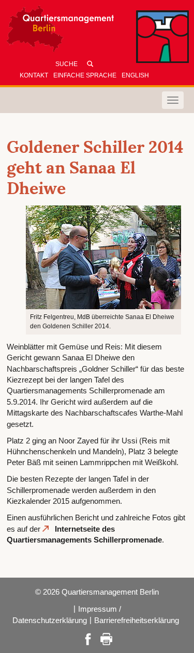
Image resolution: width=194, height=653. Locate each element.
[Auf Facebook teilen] (88, 638)
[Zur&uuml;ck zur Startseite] (97, 31)
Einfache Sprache (84, 75)
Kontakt (34, 75)
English (135, 75)
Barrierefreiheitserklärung (136, 620)
